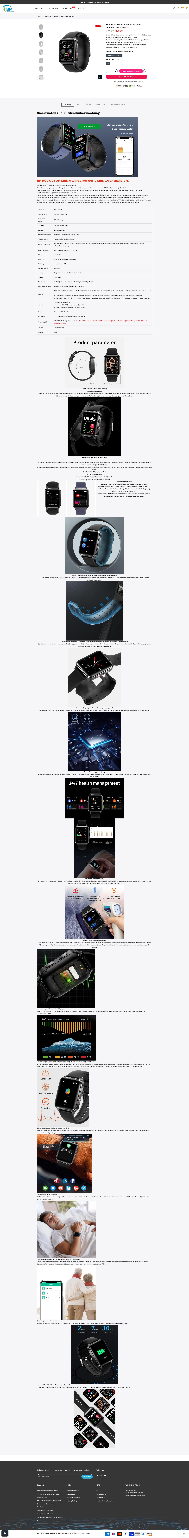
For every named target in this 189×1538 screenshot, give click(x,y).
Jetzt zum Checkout (126, 77)
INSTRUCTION (100, 104)
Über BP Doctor (101, 1497)
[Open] (4, 1533)
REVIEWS (87, 104)
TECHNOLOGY (53, 8)
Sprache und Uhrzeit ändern (45, 1510)
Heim (38, 16)
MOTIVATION (69, 8)
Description (67, 104)
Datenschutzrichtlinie (72, 1490)
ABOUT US (80, 8)
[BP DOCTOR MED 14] (87, 146)
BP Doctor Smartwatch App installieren (49, 1500)
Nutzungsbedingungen (73, 1501)
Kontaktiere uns (101, 1494)
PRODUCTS (39, 8)
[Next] (99, 51)
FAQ (77, 104)
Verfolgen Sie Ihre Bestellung (105, 1501)
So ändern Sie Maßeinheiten (45, 1514)
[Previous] (49, 51)
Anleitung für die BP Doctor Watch (47, 1490)
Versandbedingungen (73, 1497)
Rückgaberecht (71, 1494)
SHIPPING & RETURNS (117, 104)
